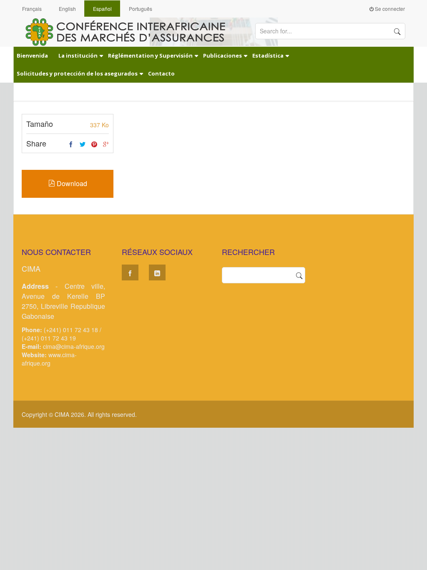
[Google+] (106, 144)
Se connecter (389, 8)
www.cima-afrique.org (49, 359)
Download (71, 183)
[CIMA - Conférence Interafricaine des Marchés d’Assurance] (130, 31)
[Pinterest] (94, 144)
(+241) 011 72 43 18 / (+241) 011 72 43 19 (61, 333)
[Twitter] (82, 144)
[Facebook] (71, 144)
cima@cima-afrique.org (74, 346)
